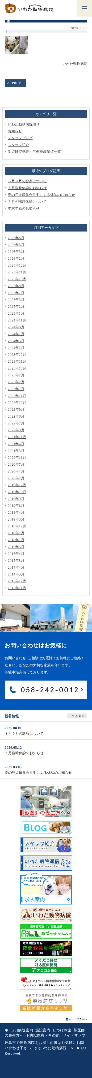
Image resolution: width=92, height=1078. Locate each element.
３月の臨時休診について (27, 202)
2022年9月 (16, 409)
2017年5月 (16, 547)
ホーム (10, 1030)
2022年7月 (16, 423)
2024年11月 (17, 320)
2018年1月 (16, 540)
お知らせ (15, 131)
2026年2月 (16, 258)
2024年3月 (16, 341)
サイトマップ (74, 1035)
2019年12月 (17, 485)
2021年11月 (17, 437)
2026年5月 (16, 245)
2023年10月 (17, 368)
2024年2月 (16, 348)
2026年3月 (16, 252)
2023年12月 (17, 354)
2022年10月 (17, 403)
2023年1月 (16, 389)
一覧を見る (77, 716)
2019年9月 (16, 499)
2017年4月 (16, 554)
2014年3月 (16, 574)
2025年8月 (16, 286)
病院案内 (25, 1030)
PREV (16, 83)
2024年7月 (16, 334)
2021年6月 (16, 444)
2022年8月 (16, 416)
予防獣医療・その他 (43, 1035)
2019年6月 (16, 506)
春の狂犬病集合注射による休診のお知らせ (41, 195)
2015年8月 (16, 560)
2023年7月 (16, 375)
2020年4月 (16, 471)
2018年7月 (16, 533)
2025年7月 (16, 293)
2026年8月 (16, 238)
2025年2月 (16, 306)
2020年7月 (16, 464)
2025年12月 (17, 265)
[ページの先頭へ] (76, 1019)
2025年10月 (17, 279)
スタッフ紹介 (18, 145)
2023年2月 (16, 382)
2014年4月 (16, 567)
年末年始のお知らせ (24, 208)
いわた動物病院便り (24, 124)
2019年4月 (16, 512)
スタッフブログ (20, 138)
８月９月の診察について (27, 181)
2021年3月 (16, 451)
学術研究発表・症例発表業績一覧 (34, 152)
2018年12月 (17, 526)
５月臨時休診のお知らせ (27, 188)
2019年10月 (17, 492)
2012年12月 (17, 581)
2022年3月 (16, 430)
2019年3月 (16, 519)
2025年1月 (16, 313)
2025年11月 (17, 272)
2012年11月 (17, 588)
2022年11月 (17, 396)
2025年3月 (16, 300)
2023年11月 (17, 361)
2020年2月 (16, 478)
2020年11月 (17, 457)
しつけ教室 (62, 1030)
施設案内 (42, 1030)
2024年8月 (16, 327)
